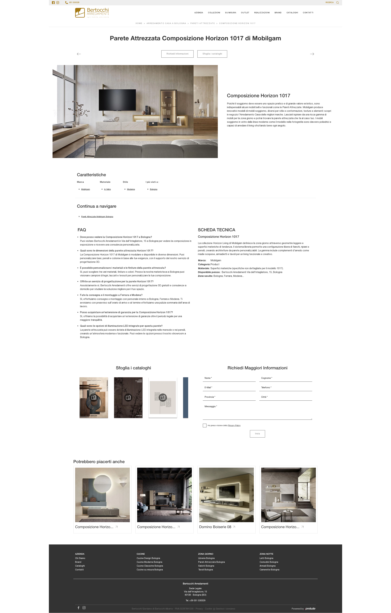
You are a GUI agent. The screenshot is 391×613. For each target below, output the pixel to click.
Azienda (198, 13)
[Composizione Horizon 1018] (312, 54)
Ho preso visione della (224, 425)
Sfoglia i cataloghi (212, 54)
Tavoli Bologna (205, 569)
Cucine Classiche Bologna (150, 566)
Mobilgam (85, 189)
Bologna (153, 189)
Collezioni (214, 13)
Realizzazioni (262, 13)
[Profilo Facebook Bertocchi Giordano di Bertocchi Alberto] (53, 2)
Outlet (245, 13)
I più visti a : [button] (152, 182)
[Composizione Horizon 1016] (79, 54)
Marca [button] (80, 182)
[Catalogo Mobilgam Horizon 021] (94, 397)
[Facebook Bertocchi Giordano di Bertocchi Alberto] (78, 607)
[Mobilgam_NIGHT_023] (163, 397)
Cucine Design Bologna (148, 558)
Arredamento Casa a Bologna (166, 23)
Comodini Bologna (269, 562)
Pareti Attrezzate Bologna (211, 562)
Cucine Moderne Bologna (149, 562)
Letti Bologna (266, 558)
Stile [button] (125, 182)
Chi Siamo (80, 558)
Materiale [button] (105, 182)
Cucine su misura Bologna (150, 569)
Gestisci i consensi (225, 609)
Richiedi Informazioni (177, 54)
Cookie (208, 609)
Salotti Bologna (206, 566)
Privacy (199, 609)
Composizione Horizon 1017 (237, 23)
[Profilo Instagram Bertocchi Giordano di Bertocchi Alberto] (58, 2)
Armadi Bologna (268, 566)
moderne (131, 189)
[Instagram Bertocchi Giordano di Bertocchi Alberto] (83, 607)
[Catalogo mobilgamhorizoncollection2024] (128, 397)
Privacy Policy (234, 425)
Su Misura (230, 13)
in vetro (107, 189)
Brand (278, 13)
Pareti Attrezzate (202, 23)
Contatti (308, 13)
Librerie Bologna (206, 558)
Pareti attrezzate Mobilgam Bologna (97, 216)
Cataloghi (292, 13)
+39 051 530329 (197, 600)
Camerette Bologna (269, 569)
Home (139, 23)
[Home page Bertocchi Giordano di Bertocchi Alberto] (92, 13)
